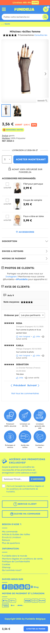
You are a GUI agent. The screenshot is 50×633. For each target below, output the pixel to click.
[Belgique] (4, 587)
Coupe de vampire (32, 200)
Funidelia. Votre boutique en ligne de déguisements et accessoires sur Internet (24, 9)
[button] (45, 74)
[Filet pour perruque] (17, 187)
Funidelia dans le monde (14, 555)
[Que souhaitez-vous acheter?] (4, 9)
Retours (6, 540)
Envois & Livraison (11, 537)
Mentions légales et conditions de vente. (22, 558)
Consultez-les (40, 35)
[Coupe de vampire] (17, 204)
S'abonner (37, 479)
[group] (6, 110)
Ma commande (9, 531)
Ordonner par (11, 315)
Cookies (6, 564)
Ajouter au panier (35, 629)
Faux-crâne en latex (33, 216)
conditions (14, 489)
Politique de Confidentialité (16, 561)
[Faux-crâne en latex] (17, 220)
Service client (27, 504)
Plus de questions (11, 543)
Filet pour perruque (33, 183)
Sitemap (6, 567)
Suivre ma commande (26, 513)
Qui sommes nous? (11, 570)
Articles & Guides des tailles (16, 534)
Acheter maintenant (31, 159)
